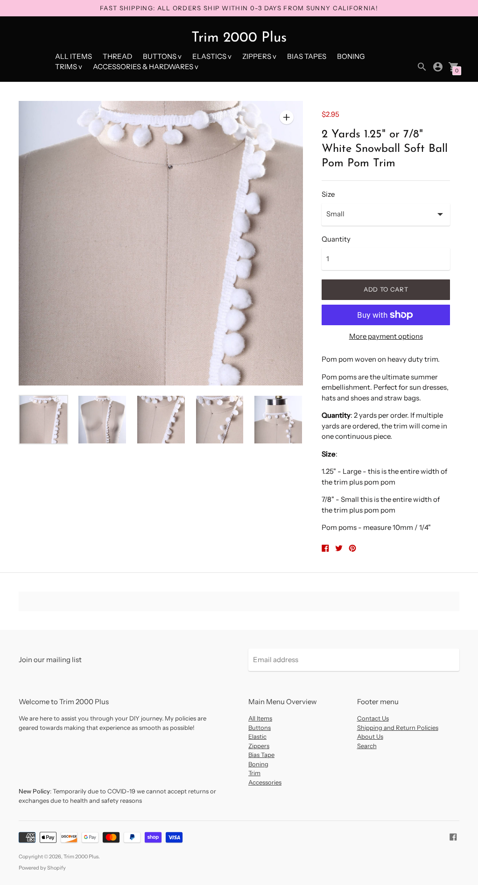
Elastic (257, 736)
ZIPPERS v (259, 56)
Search (367, 745)
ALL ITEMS (73, 56)
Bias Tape (261, 754)
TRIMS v (68, 66)
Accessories (264, 782)
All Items (260, 718)
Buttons (259, 727)
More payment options (386, 336)
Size (328, 194)
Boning (258, 764)
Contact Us (373, 718)
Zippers (258, 745)
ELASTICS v (212, 56)
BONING (351, 56)
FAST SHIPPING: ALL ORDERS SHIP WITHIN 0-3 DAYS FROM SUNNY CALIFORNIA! (239, 8)
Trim (254, 773)
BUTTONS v (162, 56)
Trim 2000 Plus (80, 856)
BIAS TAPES (306, 56)
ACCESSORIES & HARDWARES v (145, 66)
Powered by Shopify (42, 867)
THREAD (117, 56)
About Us (370, 736)
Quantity (336, 239)
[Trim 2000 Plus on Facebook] (453, 836)
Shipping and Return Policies (397, 727)
